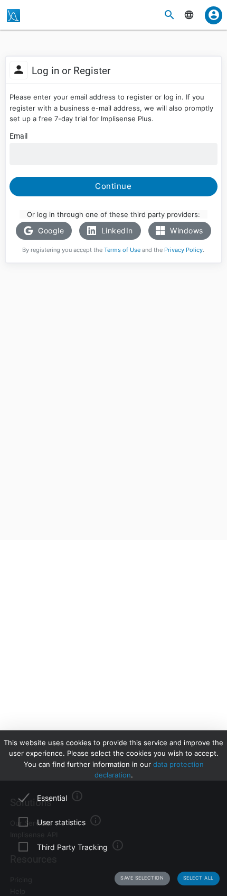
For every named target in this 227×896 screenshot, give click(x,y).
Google (50, 230)
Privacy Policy (183, 250)
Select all (198, 878)
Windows (185, 230)
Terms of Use (122, 250)
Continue (113, 186)
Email (18, 136)
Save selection (142, 878)
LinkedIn (116, 230)
